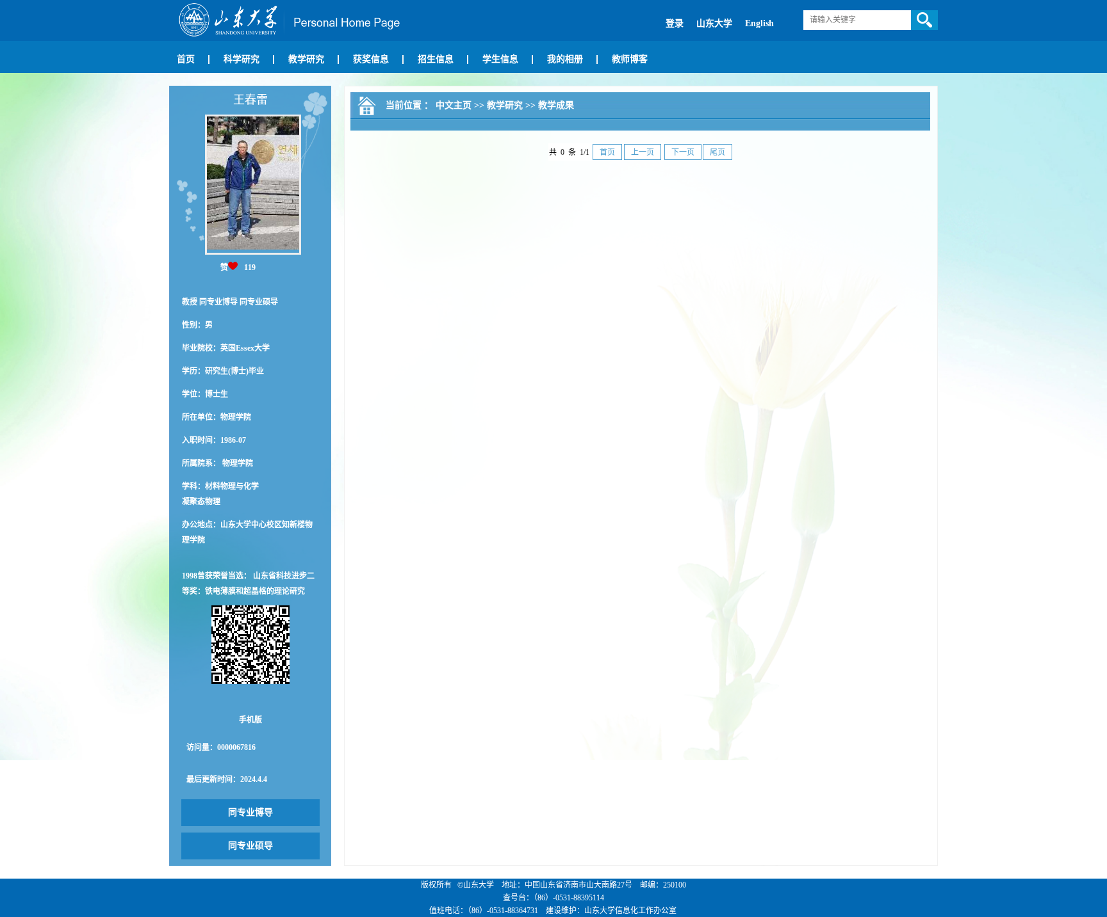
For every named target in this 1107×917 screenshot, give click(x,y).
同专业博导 (250, 812)
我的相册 (565, 59)
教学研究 (306, 59)
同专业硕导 (250, 845)
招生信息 (436, 59)
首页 (186, 59)
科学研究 (241, 59)
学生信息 (500, 59)
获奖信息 (371, 59)
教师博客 (630, 59)
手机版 (250, 719)
